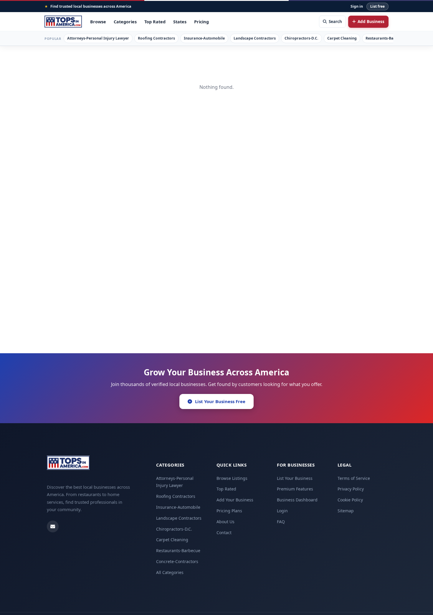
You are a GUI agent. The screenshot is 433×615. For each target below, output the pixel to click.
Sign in (357, 6)
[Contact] (53, 526)
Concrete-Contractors (177, 561)
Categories (125, 21)
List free (377, 6)
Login (282, 510)
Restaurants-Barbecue (386, 38)
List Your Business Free (220, 401)
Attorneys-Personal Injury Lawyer (98, 38)
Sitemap (346, 510)
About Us (225, 521)
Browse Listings (231, 478)
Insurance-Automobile (204, 38)
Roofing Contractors (156, 38)
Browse (98, 21)
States (179, 21)
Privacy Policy (351, 489)
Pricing (201, 21)
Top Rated (155, 21)
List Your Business (295, 478)
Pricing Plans (229, 510)
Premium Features (295, 489)
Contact (224, 532)
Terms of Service (354, 478)
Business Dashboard (297, 500)
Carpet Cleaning (342, 38)
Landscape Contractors (255, 38)
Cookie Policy (350, 500)
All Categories (170, 572)
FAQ (281, 521)
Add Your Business (234, 500)
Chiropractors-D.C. (301, 38)
